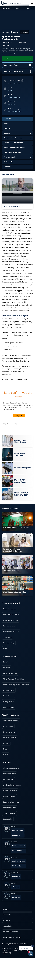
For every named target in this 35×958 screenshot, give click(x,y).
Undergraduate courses (10, 614)
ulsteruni (15, 887)
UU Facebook (17, 851)
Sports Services (7, 695)
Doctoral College (8, 642)
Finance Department (9, 790)
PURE (5, 649)
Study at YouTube (18, 861)
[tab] (17, 119)
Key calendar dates (9, 738)
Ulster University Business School (14, 592)
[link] (17, 441)
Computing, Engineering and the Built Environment (12, 550)
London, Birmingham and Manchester (16, 685)
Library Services (8, 701)
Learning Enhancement (10, 801)
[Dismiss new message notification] (32, 946)
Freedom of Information (11, 932)
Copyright (6, 920)
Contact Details (8, 726)
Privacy (5, 909)
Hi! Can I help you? (26, 948)
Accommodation (8, 689)
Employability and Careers (11, 784)
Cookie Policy (7, 926)
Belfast (5, 661)
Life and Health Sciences (11, 570)
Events (5, 754)
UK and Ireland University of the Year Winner (20, 480)
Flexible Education (8, 795)
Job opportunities (9, 732)
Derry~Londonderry (9, 672)
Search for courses (9, 609)
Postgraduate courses (10, 619)
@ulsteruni (15, 896)
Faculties (6, 743)
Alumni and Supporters (10, 767)
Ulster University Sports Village (13, 679)
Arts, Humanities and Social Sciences (16, 527)
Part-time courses (8, 625)
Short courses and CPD (10, 631)
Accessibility (7, 915)
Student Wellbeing (8, 812)
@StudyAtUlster (17, 830)
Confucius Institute (9, 773)
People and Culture (9, 807)
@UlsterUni (15, 834)
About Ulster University (11, 721)
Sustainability (7, 818)
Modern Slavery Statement (12, 937)
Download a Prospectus (22, 467)
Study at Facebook (18, 846)
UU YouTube (16, 866)
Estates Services (8, 706)
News (4, 748)
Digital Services (7, 778)
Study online (7, 636)
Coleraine (6, 667)
